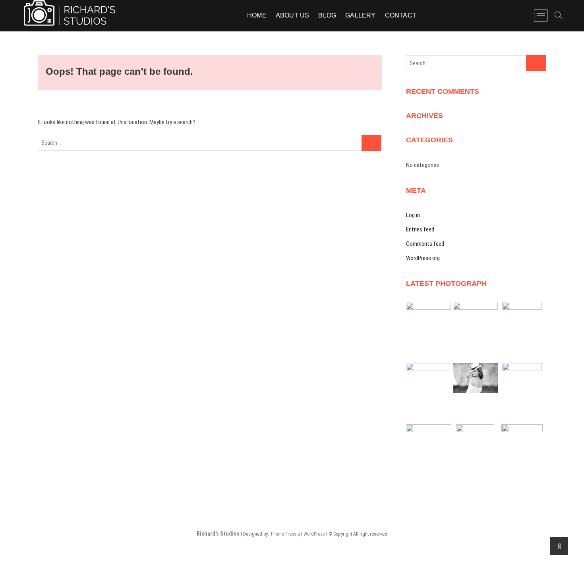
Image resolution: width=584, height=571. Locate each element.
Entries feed (420, 229)
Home (257, 15)
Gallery (360, 15)
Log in (413, 215)
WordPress (314, 534)
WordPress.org (423, 258)
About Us (292, 15)
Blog (327, 15)
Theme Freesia (285, 534)
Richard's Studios (218, 533)
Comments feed (425, 243)
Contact (400, 15)
